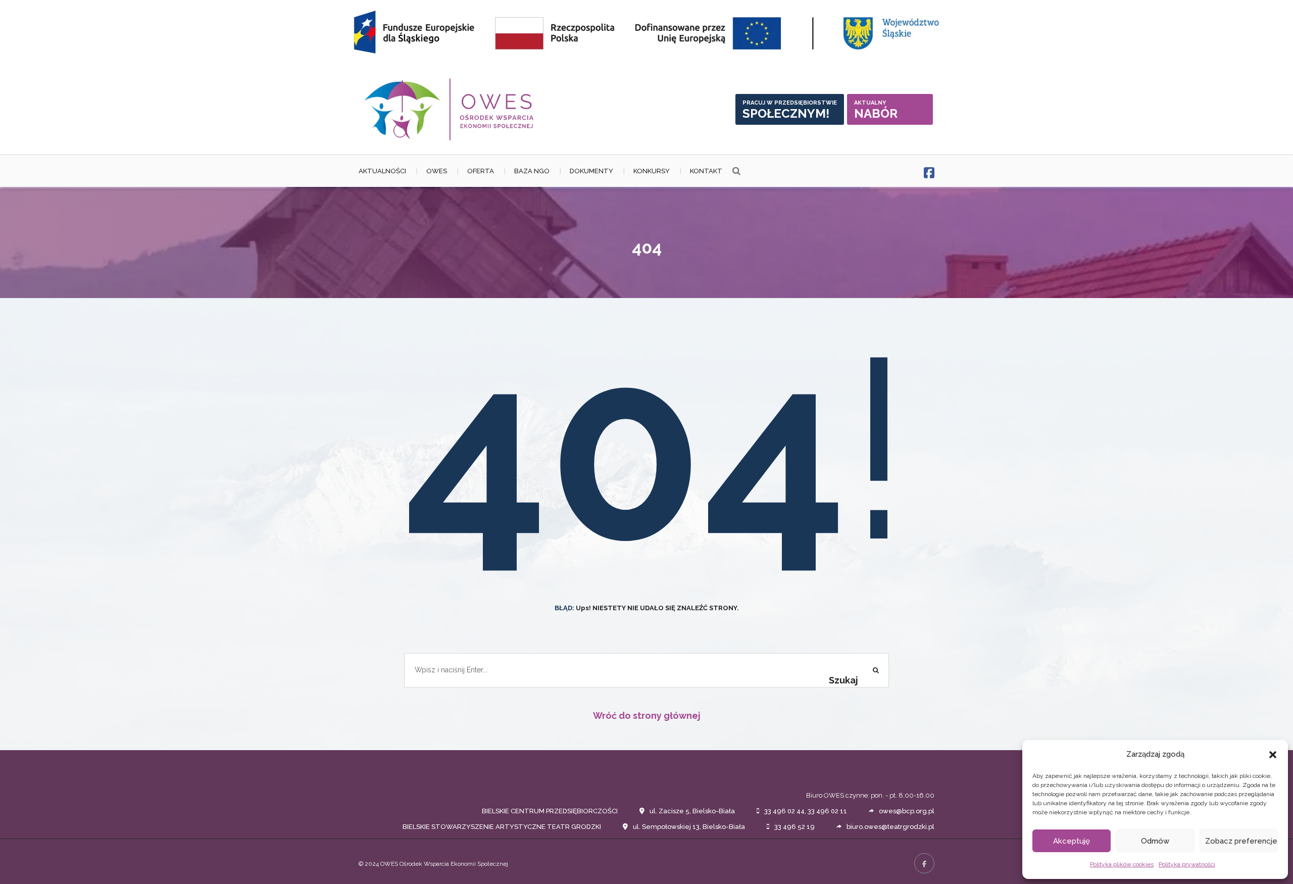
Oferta (480, 171)
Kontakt (706, 171)
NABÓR (876, 110)
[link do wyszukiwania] (736, 171)
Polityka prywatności (1187, 864)
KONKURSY (651, 171)
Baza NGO (532, 171)
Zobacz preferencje (1241, 841)
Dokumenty (591, 171)
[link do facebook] (929, 173)
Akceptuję (1071, 841)
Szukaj (843, 680)
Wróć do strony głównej (647, 715)
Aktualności (382, 171)
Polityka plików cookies (1122, 864)
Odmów (1155, 841)
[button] (1273, 755)
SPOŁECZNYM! (789, 110)
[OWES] (449, 109)
